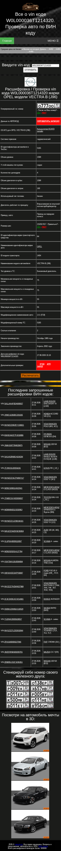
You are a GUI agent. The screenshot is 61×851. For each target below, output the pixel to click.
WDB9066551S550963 (13, 510)
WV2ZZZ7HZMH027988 (14, 586)
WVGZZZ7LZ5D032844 (13, 630)
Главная (7, 40)
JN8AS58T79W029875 (13, 445)
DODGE (47, 599)
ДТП (49, 364)
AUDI (46, 530)
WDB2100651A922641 (13, 488)
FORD (46, 570)
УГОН (42, 364)
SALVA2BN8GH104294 (13, 457)
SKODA (47, 608)
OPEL (39, 246)
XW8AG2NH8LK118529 (13, 609)
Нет (44, 112)
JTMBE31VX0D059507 (13, 498)
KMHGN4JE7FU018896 (13, 435)
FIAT (46, 642)
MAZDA (47, 652)
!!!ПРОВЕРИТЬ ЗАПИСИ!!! (48, 121)
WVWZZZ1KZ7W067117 (14, 478)
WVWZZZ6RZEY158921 (14, 425)
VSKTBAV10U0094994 (13, 562)
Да (38, 112)
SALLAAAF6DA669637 (13, 404)
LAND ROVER (49, 401)
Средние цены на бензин (11, 49)
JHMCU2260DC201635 (13, 415)
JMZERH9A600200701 (13, 652)
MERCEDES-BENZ (52, 487)
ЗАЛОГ (40, 366)
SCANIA (47, 541)
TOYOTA (47, 497)
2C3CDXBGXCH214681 (14, 599)
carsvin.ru (19, 844)
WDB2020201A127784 (13, 551)
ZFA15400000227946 (12, 642)
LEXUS (47, 468)
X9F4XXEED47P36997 (13, 573)
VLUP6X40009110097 (13, 541)
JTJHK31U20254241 (12, 468)
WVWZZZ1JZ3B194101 (13, 521)
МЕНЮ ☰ (53, 40)
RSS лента (43, 846)
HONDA (47, 414)
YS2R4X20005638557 (13, 619)
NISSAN (47, 444)
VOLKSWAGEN (50, 424)
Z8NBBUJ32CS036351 (13, 662)
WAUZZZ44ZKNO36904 (14, 531)
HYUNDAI (48, 434)
